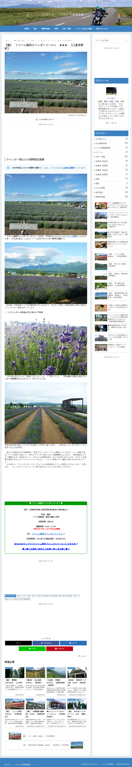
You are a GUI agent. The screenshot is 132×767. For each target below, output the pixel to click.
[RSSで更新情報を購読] (115, 123)
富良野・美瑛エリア (74, 595)
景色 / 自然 (19, 599)
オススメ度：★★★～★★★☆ (28, 595)
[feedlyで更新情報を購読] (112, 123)
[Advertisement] (46, 140)
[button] (126, 40)
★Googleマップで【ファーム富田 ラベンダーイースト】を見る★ (45, 544)
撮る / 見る (10, 599)
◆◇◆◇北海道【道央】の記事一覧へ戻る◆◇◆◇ (46, 549)
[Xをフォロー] (110, 123)
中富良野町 (55, 595)
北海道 (63, 595)
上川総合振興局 (44, 595)
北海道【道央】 (11, 595)
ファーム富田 (71, 236)
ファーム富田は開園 (65, 168)
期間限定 (27, 599)
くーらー (111, 98)
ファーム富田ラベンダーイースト (47, 534)
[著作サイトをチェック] (107, 123)
